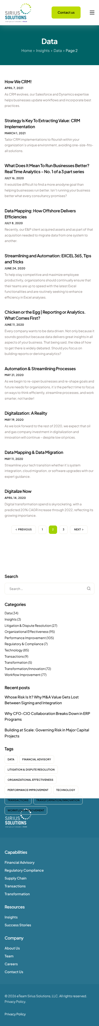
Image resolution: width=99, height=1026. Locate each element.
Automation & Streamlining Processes (40, 368)
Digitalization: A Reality (26, 413)
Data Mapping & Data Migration (34, 452)
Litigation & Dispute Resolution (28, 626)
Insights (11, 619)
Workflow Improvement (23, 675)
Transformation (16, 662)
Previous (25, 529)
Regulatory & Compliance (24, 644)
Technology (14, 650)
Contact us (66, 12)
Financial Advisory (36, 759)
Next (77, 529)
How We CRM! (18, 81)
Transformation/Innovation (25, 669)
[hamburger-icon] (92, 12)
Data (8, 613)
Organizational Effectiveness (26, 632)
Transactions (14, 656)
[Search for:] (49, 589)
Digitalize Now (18, 491)
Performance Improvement (25, 638)
